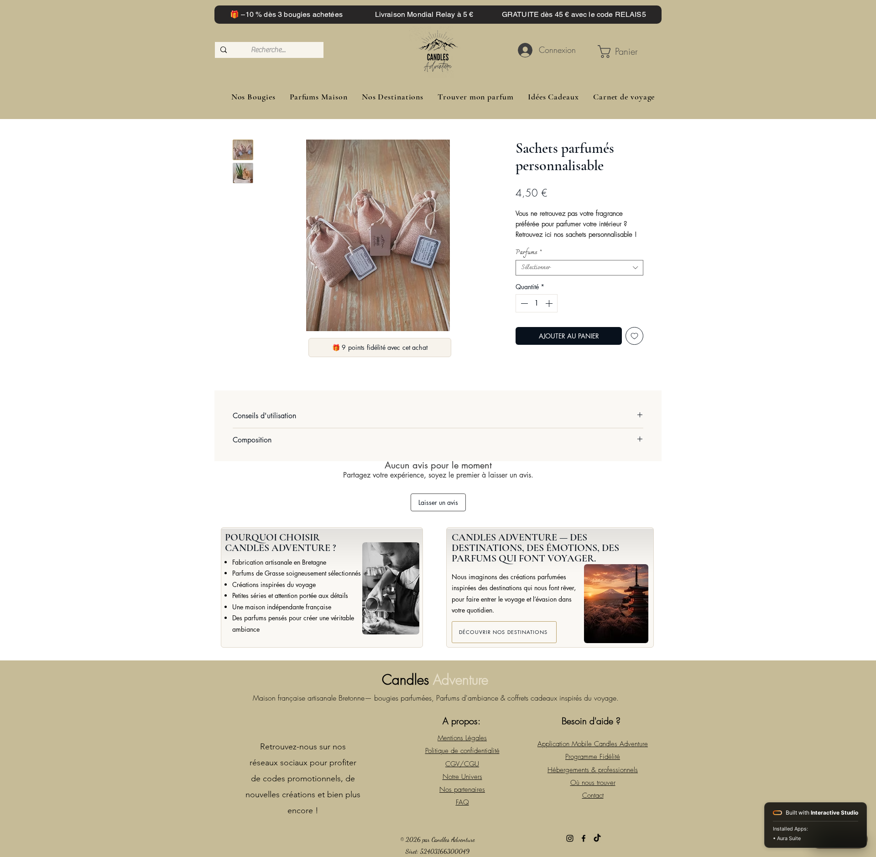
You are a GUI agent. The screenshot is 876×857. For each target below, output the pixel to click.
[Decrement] (523, 303)
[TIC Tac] (597, 838)
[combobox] (579, 267)
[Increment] (549, 303)
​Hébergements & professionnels (593, 769)
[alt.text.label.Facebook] (583, 838)
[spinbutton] (536, 303)
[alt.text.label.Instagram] (569, 838)
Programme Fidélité (592, 756)
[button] (620, 51)
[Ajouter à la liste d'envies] (634, 336)
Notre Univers (462, 776)
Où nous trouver (592, 782)
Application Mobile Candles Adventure (592, 743)
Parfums (529, 252)
